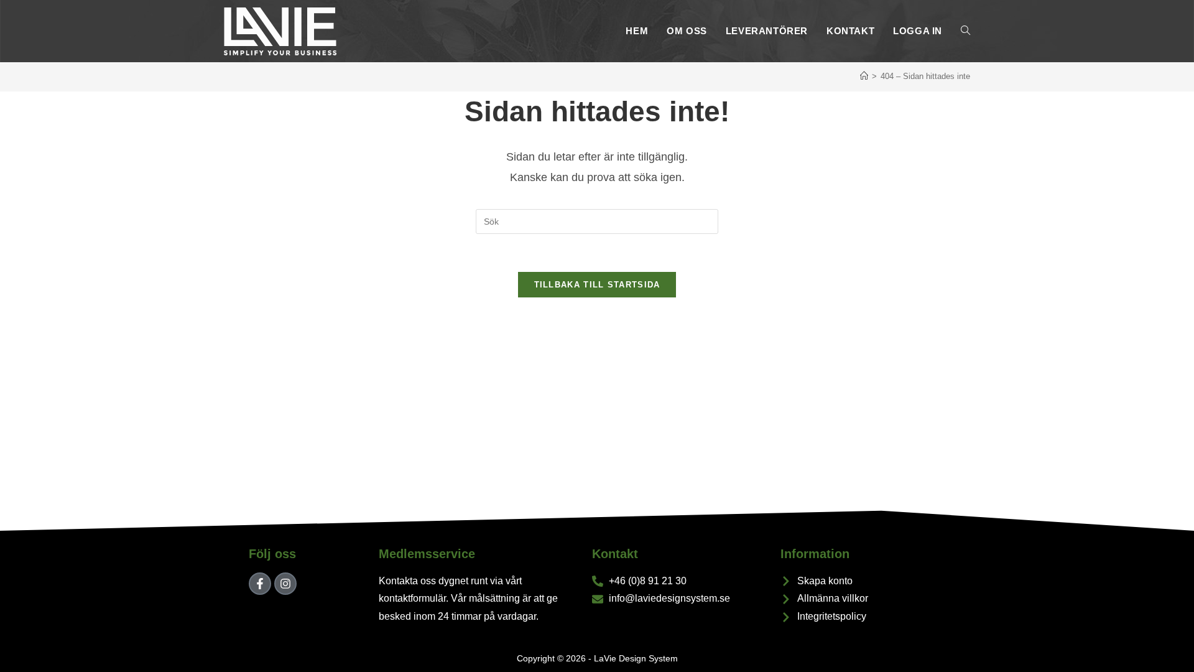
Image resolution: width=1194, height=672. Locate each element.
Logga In (917, 31)
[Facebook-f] (260, 583)
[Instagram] (285, 583)
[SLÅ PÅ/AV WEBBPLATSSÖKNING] (965, 31)
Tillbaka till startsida (597, 284)
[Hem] (864, 76)
